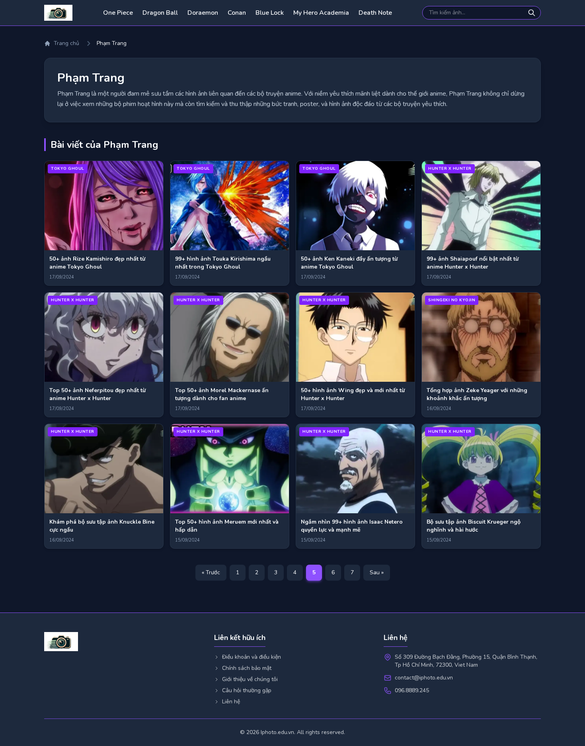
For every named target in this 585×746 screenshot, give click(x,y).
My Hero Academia (321, 12)
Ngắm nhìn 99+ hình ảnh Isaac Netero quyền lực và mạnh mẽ (352, 526)
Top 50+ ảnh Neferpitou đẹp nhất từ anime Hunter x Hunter (97, 394)
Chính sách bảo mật (246, 668)
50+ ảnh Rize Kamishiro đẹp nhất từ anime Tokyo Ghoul (97, 263)
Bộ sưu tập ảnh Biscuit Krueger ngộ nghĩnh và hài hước (474, 526)
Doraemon (202, 12)
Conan (237, 12)
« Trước (211, 572)
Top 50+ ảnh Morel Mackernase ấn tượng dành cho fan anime (222, 394)
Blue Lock (269, 12)
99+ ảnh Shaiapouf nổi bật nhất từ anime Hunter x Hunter (473, 263)
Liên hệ (231, 701)
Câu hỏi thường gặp (246, 690)
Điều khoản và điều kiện (251, 657)
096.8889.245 (412, 690)
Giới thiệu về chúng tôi (250, 679)
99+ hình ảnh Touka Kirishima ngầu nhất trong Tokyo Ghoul (223, 263)
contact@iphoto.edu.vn (424, 677)
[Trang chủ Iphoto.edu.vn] (58, 13)
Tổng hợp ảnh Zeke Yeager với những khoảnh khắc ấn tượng (477, 394)
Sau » (377, 572)
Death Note (375, 12)
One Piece (118, 12)
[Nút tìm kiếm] (532, 13)
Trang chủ (66, 43)
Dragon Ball (160, 12)
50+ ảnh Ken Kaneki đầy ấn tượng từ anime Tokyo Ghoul (349, 263)
